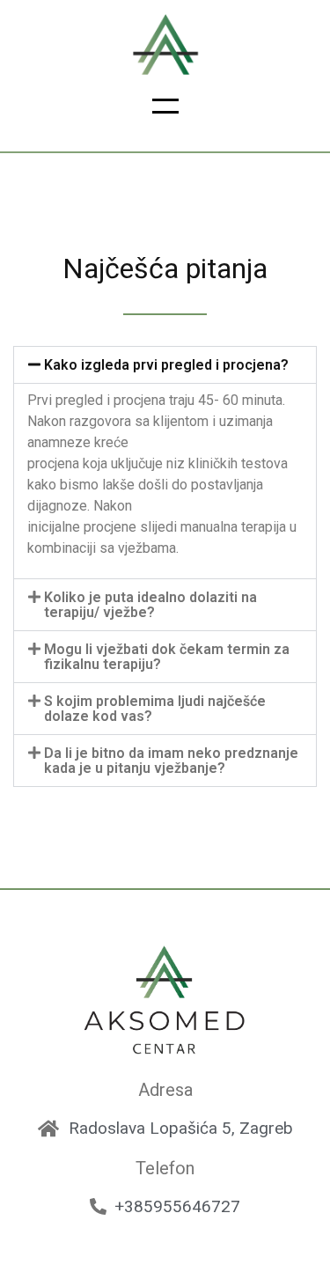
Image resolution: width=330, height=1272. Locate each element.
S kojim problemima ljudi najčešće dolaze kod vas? (155, 708)
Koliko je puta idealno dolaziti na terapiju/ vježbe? (150, 605)
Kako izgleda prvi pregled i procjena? (166, 365)
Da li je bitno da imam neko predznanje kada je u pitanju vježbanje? (171, 760)
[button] (165, 112)
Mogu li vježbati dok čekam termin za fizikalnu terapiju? (167, 657)
